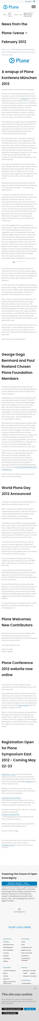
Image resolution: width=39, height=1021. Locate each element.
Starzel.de (24, 98)
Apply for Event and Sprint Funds (9, 982)
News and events (26, 953)
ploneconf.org (23, 705)
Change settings (10, 1013)
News (16, 14)
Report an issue (26, 950)
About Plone (7, 939)
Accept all (29, 1009)
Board (5, 973)
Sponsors (6, 979)
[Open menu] (33, 7)
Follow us (24, 968)
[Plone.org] (11, 7)
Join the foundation (9, 970)
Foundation (7, 968)
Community (25, 939)
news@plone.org (7, 845)
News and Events (10, 14)
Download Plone (8, 944)
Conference (25, 956)
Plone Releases (8, 947)
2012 (20, 14)
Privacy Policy (25, 980)
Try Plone (6, 942)
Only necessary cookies (12, 1009)
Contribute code (26, 947)
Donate (5, 976)
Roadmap (6, 958)
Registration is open (8, 774)
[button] (19, 884)
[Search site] (34, 1)
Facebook (33, 976)
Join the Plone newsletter (25, 959)
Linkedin (32, 973)
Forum (23, 942)
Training (6, 953)
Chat (22, 944)
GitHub (5, 961)
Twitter (25, 973)
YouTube (33, 970)
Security (5, 956)
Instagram (26, 976)
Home (5, 14)
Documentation (8, 950)
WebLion (29, 781)
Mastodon (26, 970)
